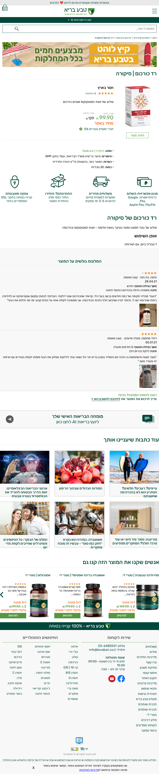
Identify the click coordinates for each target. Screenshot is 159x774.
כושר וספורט (14, 693)
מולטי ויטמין (43, 672)
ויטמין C (17, 672)
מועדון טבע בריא (146, 699)
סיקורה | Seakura (93, 151)
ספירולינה (72, 683)
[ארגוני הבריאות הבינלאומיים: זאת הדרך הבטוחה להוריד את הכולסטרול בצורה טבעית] (24, 482)
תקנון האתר (149, 678)
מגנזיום (45, 657)
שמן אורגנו (43, 651)
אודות (153, 652)
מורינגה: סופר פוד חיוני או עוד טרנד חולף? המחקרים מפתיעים (134, 541)
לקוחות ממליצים (146, 725)
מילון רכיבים (149, 720)
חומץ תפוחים (42, 646)
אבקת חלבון (15, 683)
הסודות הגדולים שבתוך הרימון (80, 488)
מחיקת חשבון (148, 667)
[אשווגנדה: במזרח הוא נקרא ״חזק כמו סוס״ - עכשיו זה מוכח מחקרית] (79, 534)
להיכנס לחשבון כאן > (105, 399)
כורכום (18, 657)
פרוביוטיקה (15, 662)
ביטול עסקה (149, 730)
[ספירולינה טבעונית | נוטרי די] (147, 600)
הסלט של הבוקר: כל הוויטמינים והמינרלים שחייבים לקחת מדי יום (25, 542)
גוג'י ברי (73, 651)
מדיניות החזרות (147, 657)
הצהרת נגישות (147, 694)
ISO (19, 646)
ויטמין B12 (72, 672)
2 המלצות (90, 93)
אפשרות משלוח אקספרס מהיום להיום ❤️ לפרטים (79, 2)
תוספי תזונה (42, 693)
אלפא (74, 646)
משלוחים (151, 646)
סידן (19, 678)
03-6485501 (107, 646)
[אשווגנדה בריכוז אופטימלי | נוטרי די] (93, 600)
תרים (47, 683)
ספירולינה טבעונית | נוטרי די (141, 575)
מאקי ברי (72, 688)
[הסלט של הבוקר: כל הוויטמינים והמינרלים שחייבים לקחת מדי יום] (24, 534)
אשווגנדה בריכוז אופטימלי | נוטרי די (82, 575)
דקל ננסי (16, 651)
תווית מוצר (137, 135)
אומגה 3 (45, 662)
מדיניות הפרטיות (89, 770)
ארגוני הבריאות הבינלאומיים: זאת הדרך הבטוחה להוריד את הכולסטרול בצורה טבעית (26, 491)
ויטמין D (73, 678)
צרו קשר (151, 662)
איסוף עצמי (150, 673)
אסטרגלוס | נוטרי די (37, 575)
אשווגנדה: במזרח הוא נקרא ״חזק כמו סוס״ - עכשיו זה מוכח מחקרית (80, 542)
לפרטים (121, 615)
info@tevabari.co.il (103, 650)
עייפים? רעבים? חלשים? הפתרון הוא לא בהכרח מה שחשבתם (138, 491)
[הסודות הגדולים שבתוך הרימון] (79, 482)
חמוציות (45, 678)
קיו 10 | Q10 (70, 667)
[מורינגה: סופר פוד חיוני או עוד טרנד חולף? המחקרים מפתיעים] (134, 533)
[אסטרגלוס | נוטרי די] (38, 600)
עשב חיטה (16, 667)
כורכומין (73, 662)
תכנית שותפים (147, 704)
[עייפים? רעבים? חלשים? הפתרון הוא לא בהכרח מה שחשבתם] (134, 482)
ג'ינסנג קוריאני (41, 688)
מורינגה (45, 667)
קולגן (75, 657)
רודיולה (17, 688)
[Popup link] (137, 106)
